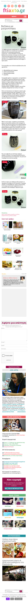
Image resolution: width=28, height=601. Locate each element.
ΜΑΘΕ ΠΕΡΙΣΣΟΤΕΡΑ (8, 412)
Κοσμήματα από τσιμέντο (11, 464)
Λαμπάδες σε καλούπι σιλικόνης (12, 445)
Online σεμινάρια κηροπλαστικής (10, 540)
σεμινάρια (5, 405)
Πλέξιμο (8, 506)
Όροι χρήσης (18, 599)
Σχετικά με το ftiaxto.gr (6, 1)
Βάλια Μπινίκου (10, 278)
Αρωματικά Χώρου (9, 446)
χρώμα (14, 215)
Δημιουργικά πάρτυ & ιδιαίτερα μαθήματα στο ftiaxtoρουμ (13, 562)
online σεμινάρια (20, 435)
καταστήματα (20, 404)
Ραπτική (8, 517)
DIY (20, 529)
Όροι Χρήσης (24, 1)
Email (3, 345)
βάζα (3, 214)
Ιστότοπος (3, 348)
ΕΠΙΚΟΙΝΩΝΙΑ (22, 411)
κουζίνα (17, 214)
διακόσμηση (7, 214)
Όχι (12, 599)
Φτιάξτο (4, 274)
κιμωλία (13, 214)
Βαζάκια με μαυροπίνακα (8, 27)
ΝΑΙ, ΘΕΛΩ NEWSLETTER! (14, 488)
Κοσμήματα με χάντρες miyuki (12, 466)
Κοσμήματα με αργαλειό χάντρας (12, 467)
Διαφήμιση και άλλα (16, 1)
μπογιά (11, 215)
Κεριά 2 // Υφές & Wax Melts (11, 444)
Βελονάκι (20, 506)
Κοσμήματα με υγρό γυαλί (11, 463)
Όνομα (3, 342)
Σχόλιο (2, 328)
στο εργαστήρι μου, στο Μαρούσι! (16, 410)
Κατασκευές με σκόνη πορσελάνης (13, 455)
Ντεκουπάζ (8, 529)
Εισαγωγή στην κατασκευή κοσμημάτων (14, 461)
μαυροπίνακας (5, 215)
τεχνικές (14, 404)
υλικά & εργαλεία (6, 404)
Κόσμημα (20, 517)
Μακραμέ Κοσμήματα (9, 468)
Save (5, 102)
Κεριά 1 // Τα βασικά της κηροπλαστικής (14, 442)
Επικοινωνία (14, 2)
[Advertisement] (14, 303)
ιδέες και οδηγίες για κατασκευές (15, 407)
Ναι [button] (8, 599)
